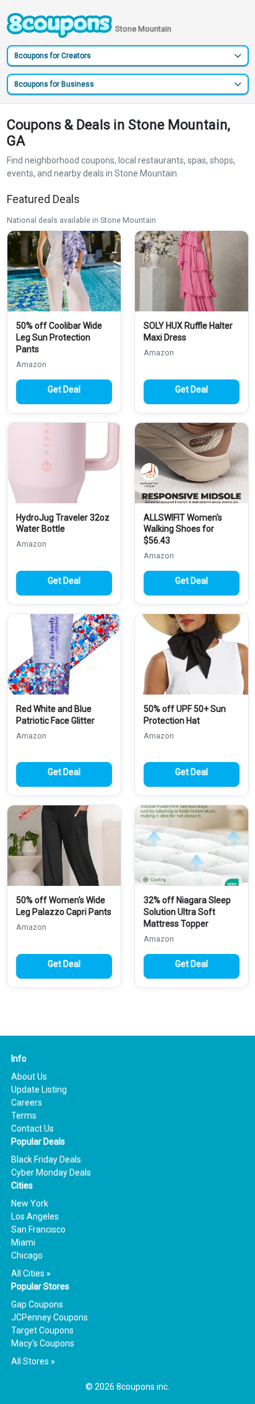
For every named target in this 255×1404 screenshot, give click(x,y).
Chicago (27, 1255)
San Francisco (38, 1229)
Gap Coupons (37, 1304)
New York (29, 1203)
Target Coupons (42, 1330)
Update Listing (39, 1089)
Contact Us (32, 1128)
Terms (24, 1115)
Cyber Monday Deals (51, 1172)
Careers (26, 1102)
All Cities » (31, 1273)
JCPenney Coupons (49, 1317)
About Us (29, 1076)
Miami (23, 1242)
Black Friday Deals (46, 1159)
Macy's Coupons (42, 1343)
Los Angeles (35, 1216)
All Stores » (33, 1361)
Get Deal (64, 389)
